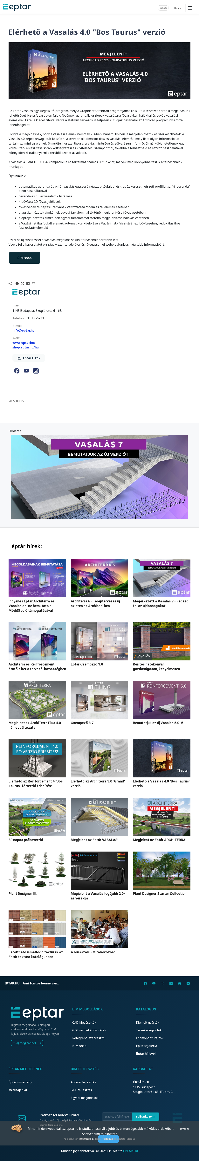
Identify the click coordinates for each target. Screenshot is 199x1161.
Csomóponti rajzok (149, 1038)
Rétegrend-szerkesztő (88, 1038)
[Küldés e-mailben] (33, 283)
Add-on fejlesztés (83, 1082)
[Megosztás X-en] (22, 283)
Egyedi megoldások (85, 1098)
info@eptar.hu (23, 330)
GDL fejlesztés (81, 1090)
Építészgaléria (146, 1046)
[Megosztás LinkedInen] (28, 283)
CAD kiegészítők (84, 1022)
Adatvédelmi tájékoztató (99, 1134)
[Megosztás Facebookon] (17, 283)
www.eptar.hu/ (23, 343)
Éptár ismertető (20, 1082)
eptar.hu (12, 983)
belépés (163, 7)
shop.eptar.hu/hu (25, 347)
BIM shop (24, 258)
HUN (177, 7)
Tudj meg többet (25, 1043)
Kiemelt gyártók (147, 1022)
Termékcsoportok (149, 1030)
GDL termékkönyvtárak (89, 1030)
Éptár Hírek (30, 358)
